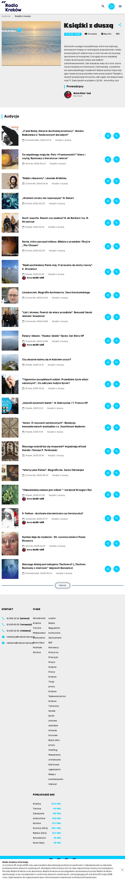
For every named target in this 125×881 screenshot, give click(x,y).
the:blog (52, 750)
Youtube (92, 34)
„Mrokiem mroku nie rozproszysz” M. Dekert (48, 198)
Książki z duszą (22, 16)
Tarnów (37, 628)
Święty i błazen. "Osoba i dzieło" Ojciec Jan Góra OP (53, 336)
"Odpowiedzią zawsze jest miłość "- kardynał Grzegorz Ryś (57, 490)
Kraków (37, 623)
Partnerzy (53, 648)
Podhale (37, 648)
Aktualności (39, 618)
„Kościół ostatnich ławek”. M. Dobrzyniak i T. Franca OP (55, 403)
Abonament (54, 638)
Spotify (107, 34)
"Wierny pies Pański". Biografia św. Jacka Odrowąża (53, 470)
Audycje (6, 16)
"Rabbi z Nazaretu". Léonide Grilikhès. (44, 178)
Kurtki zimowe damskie (53, 721)
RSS (118, 34)
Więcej (62, 585)
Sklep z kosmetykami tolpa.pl (55, 779)
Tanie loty (53, 706)
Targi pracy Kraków (52, 687)
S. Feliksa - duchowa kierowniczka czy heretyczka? (52, 513)
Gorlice (37, 652)
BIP (50, 643)
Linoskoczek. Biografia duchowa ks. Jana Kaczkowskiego (56, 292)
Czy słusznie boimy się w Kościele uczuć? (46, 359)
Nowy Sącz (39, 643)
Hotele (51, 711)
